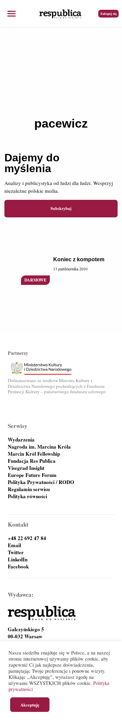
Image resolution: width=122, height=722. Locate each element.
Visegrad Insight (26, 468)
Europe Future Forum (32, 475)
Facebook (18, 566)
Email (14, 545)
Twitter (16, 552)
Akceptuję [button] (29, 704)
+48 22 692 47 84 (27, 538)
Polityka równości (27, 496)
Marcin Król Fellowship (34, 453)
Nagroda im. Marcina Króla (39, 446)
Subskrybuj (61, 208)
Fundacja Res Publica (32, 460)
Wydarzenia (21, 439)
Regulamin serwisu (29, 489)
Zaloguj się (108, 13)
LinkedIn (17, 559)
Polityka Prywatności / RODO (41, 482)
